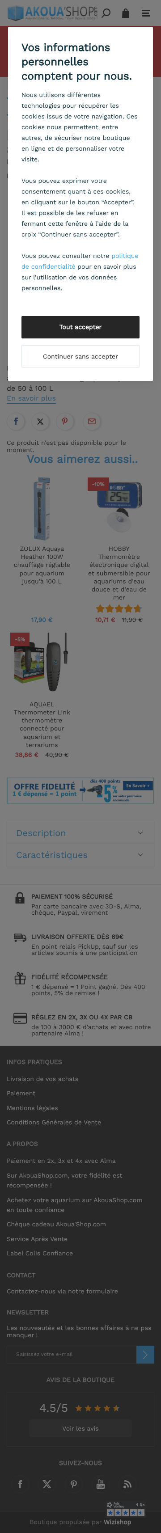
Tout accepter (80, 327)
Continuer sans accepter (80, 356)
